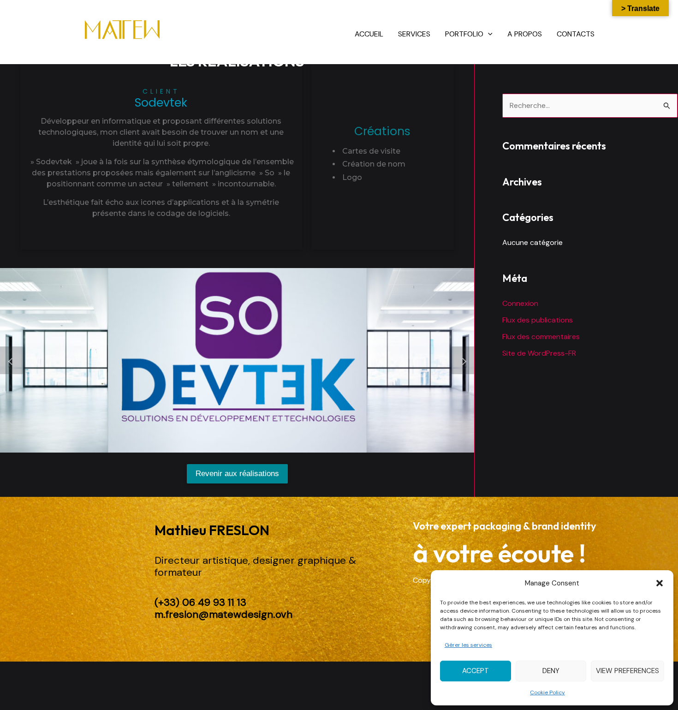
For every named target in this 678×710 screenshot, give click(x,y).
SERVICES (414, 34)
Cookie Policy (547, 692)
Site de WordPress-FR (539, 353)
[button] (659, 583)
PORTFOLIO (464, 34)
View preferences (627, 670)
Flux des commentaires (541, 336)
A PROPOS (524, 34)
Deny (550, 670)
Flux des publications (537, 320)
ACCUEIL (369, 34)
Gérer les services (468, 645)
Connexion (520, 303)
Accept (475, 670)
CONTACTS (576, 34)
